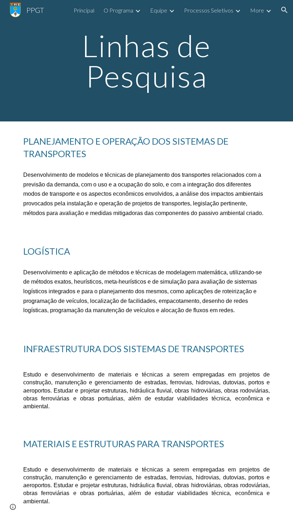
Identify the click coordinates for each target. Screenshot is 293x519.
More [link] (257, 10)
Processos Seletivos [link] (208, 10)
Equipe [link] (158, 10)
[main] (147, 61)
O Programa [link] (118, 10)
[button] (284, 10)
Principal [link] (84, 10)
